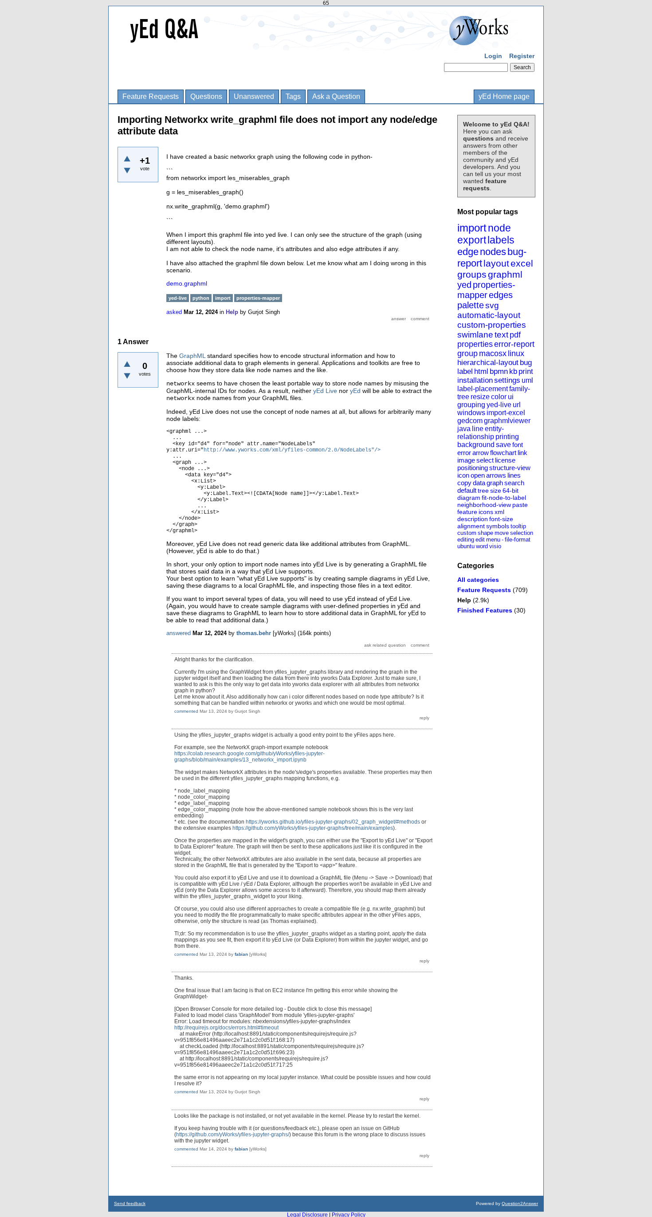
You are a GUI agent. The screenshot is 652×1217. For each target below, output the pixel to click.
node (499, 228)
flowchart (503, 452)
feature (467, 511)
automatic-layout (488, 315)
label (465, 371)
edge (468, 251)
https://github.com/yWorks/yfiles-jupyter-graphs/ (232, 1134)
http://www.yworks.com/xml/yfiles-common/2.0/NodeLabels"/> (292, 450)
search (514, 483)
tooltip (518, 526)
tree (483, 490)
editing (465, 539)
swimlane (475, 334)
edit (480, 539)
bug (526, 362)
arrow (480, 452)
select (485, 460)
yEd (355, 390)
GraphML (192, 355)
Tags (293, 96)
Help (464, 600)
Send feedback (129, 1203)
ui (511, 396)
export (471, 240)
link (522, 452)
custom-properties (491, 325)
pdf (515, 334)
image (466, 460)
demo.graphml (186, 283)
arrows (496, 475)
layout (496, 263)
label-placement (482, 389)
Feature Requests (150, 96)
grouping (471, 404)
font (517, 444)
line (477, 428)
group (467, 353)
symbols (497, 526)
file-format (517, 539)
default (466, 490)
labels (501, 240)
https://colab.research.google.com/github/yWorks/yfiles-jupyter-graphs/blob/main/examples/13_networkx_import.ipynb (249, 756)
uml (527, 380)
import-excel (506, 412)
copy (464, 483)
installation (475, 380)
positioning (472, 467)
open (478, 475)
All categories (478, 579)
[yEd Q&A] (319, 44)
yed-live (499, 404)
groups (472, 274)
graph (495, 483)
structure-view (509, 467)
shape (485, 533)
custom (466, 533)
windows (471, 412)
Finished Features (484, 610)
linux (516, 353)
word (482, 546)
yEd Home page (504, 96)
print (525, 371)
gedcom (470, 420)
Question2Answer (520, 1203)
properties (475, 344)
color (499, 396)
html (481, 371)
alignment (471, 526)
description (472, 518)
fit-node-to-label (504, 497)
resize (480, 396)
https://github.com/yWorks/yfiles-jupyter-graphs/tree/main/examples (312, 828)
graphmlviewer (507, 420)
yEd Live (325, 390)
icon (463, 475)
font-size (501, 518)
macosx (493, 353)
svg (492, 305)
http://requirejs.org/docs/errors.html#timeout (226, 1028)
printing (507, 436)
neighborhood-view (484, 504)
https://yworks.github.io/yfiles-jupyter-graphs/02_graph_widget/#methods (333, 822)
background (476, 444)
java (464, 428)
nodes (493, 251)
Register (521, 55)
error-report (514, 344)
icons (486, 511)
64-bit (510, 490)
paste (520, 504)
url (517, 404)
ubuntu (466, 546)
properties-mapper (486, 290)
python (200, 298)
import (472, 228)
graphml (505, 274)
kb (513, 371)
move (502, 533)
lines (514, 475)
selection (521, 533)
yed (464, 285)
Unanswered (254, 96)
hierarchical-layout (487, 362)
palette (470, 305)
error (464, 452)
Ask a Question (336, 96)
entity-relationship (480, 432)
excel (522, 263)
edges (501, 295)
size (495, 490)
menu (493, 539)
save (503, 444)
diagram (468, 497)
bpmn (499, 371)
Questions (206, 96)
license (505, 460)
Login (493, 55)
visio (495, 546)
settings (507, 380)
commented (186, 711)
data (479, 483)
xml (499, 511)
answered (178, 633)
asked (174, 312)
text (501, 334)
